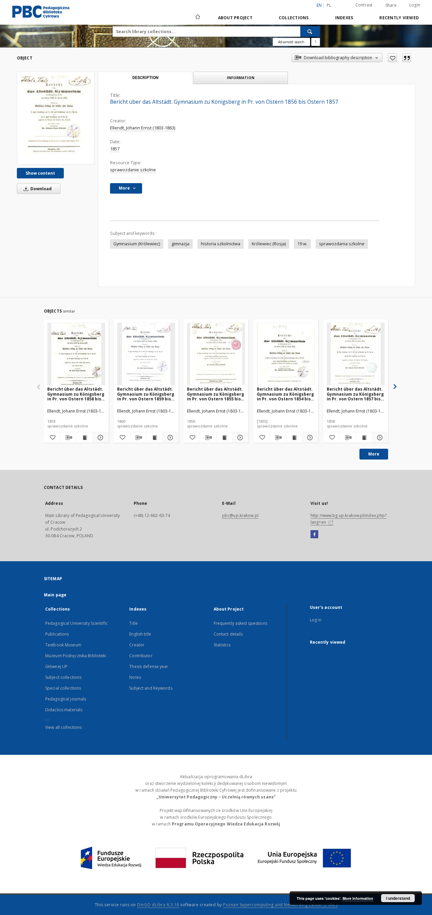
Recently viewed (399, 18)
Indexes (344, 18)
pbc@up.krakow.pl (240, 515)
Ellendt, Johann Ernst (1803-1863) (142, 128)
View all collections (63, 727)
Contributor (140, 656)
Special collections (63, 688)
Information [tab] (240, 77)
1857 (114, 149)
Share (391, 5)
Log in (316, 620)
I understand (398, 898)
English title (140, 634)
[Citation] (406, 57)
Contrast (364, 5)
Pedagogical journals (65, 699)
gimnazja (180, 244)
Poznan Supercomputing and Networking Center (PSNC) (280, 905)
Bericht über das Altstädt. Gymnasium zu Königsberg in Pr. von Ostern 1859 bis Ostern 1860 (145, 393)
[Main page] (197, 17)
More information (358, 898)
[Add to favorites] (392, 57)
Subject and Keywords (150, 688)
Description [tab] (145, 77)
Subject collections (63, 677)
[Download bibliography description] (68, 437)
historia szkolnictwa (220, 244)
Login (414, 5)
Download (40, 189)
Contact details (228, 634)
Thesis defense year (148, 666)
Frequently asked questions (240, 623)
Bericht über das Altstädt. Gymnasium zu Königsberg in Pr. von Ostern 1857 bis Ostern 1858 (355, 393)
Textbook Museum (63, 645)
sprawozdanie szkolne (133, 170)
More (373, 454)
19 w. (302, 244)
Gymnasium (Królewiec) (136, 244)
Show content (40, 173)
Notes (135, 677)
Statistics (222, 645)
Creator (136, 645)
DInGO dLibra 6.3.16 (158, 905)
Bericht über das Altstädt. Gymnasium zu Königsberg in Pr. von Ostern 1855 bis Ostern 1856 (215, 393)
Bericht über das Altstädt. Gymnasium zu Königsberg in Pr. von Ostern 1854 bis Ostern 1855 (285, 393)
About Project (235, 18)
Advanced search (291, 42)
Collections (294, 18)
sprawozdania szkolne (341, 244)
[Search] (310, 31)
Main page (55, 595)
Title (133, 623)
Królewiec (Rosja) (269, 244)
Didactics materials (63, 710)
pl (329, 5)
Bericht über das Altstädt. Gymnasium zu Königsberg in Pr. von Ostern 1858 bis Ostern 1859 (75, 393)
